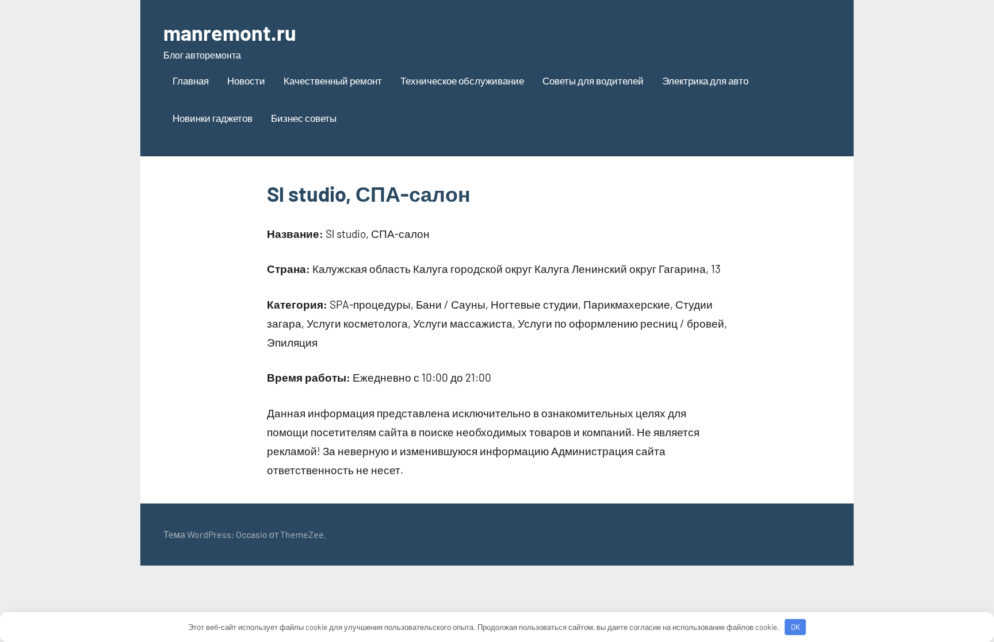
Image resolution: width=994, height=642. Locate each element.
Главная (191, 80)
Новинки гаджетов (213, 118)
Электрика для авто (705, 80)
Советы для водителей (593, 80)
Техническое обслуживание (462, 80)
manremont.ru (229, 32)
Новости (246, 80)
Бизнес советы (304, 118)
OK (795, 627)
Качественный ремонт (333, 80)
